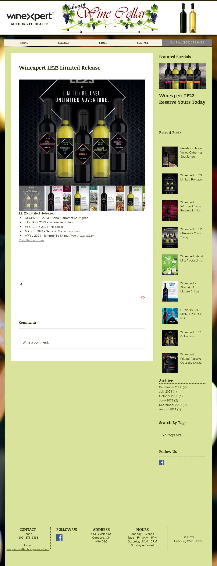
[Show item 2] (58, 198)
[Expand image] (82, 133)
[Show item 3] (84, 198)
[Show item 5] (137, 198)
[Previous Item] (166, 76)
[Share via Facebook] (21, 285)
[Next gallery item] (140, 133)
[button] (103, 42)
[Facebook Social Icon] (59, 537)
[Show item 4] (111, 198)
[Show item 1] (32, 198)
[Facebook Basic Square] (161, 462)
